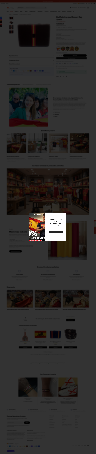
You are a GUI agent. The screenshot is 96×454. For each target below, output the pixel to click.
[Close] (65, 214)
